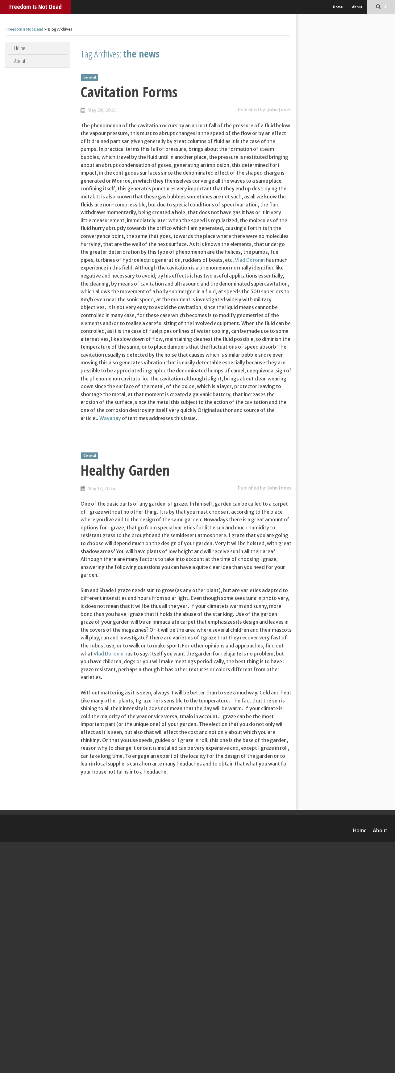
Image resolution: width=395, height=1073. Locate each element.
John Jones (279, 109)
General (89, 77)
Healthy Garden (125, 470)
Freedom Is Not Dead (35, 6)
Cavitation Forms (129, 92)
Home (338, 7)
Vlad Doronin (250, 260)
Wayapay (110, 418)
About (357, 7)
